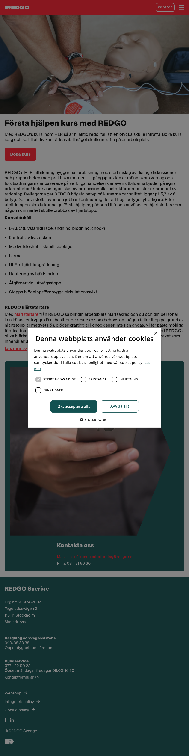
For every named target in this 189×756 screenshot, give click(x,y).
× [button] (155, 333)
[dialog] (94, 378)
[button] (94, 419)
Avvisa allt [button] (119, 406)
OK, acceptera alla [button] (73, 406)
